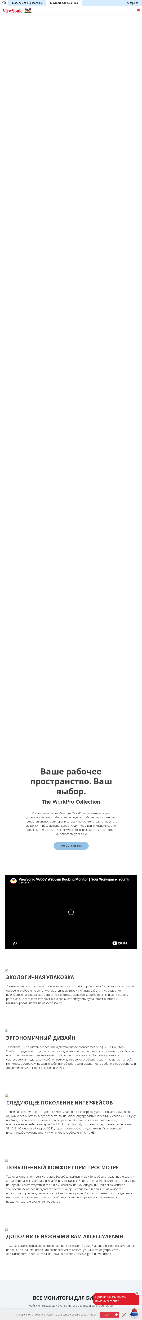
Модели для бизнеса (64, 3)
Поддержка (131, 3)
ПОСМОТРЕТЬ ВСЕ (71, 845)
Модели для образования (27, 3)
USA (106, 1314)
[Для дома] (4, 3)
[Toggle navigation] (138, 10)
